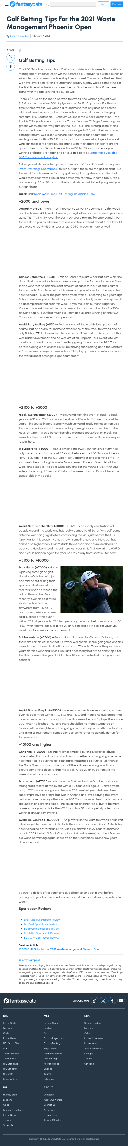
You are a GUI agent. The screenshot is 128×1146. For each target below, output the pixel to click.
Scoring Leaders (92, 1023)
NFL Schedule (10, 1068)
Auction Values (51, 1063)
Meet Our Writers (53, 1099)
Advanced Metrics (53, 1053)
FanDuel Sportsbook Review (41, 924)
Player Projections (93, 1038)
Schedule (49, 1079)
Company (49, 1094)
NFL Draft (8, 1074)
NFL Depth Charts (12, 1043)
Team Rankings (11, 1053)
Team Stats (9, 1058)
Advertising (49, 1110)
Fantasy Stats (51, 1023)
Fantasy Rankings (53, 1043)
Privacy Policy (50, 1115)
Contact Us (49, 1104)
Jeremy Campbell (19, 36)
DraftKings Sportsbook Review (42, 919)
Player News (9, 1038)
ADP (5, 1048)
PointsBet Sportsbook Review (41, 933)
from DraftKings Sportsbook (38, 169)
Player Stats (9, 1023)
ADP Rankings (51, 1058)
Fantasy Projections (54, 1038)
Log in (103, 4)
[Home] (26, 4)
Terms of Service (53, 1120)
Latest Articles (10, 1079)
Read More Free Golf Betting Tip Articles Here (64, 194)
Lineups (48, 1068)
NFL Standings (10, 1063)
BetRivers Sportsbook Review (41, 928)
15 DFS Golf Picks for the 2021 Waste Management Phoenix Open (59, 949)
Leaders (7, 1028)
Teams (47, 1074)
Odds (6, 1033)
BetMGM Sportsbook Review (41, 937)
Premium (116, 4)
